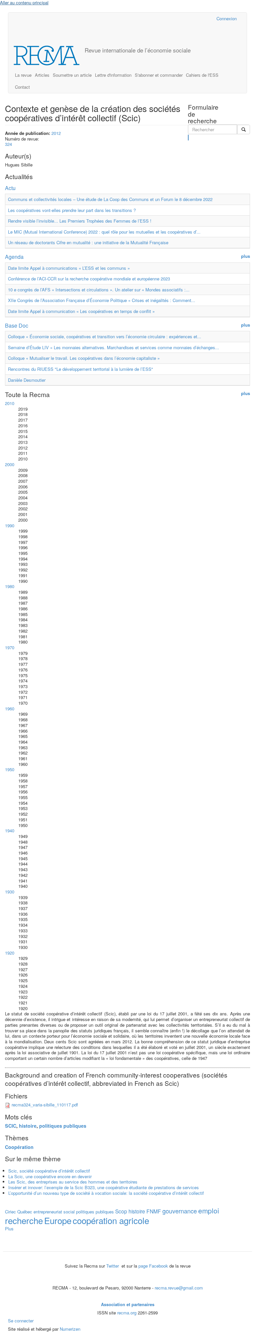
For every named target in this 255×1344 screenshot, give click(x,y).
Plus (9, 1228)
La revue (23, 75)
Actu (10, 188)
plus (245, 256)
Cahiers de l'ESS (202, 75)
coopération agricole (111, 1220)
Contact (22, 87)
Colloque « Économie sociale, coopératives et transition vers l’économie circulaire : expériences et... (104, 336)
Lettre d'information (113, 75)
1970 (9, 647)
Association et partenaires (127, 1304)
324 (8, 144)
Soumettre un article (72, 75)
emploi (208, 1210)
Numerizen (70, 1329)
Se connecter (21, 1320)
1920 (9, 953)
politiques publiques (62, 1125)
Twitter (113, 1266)
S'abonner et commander (159, 75)
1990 (9, 525)
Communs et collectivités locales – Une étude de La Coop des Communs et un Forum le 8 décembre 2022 (110, 199)
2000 (9, 464)
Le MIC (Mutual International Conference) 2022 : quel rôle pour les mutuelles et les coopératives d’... (104, 232)
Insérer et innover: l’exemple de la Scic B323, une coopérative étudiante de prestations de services (103, 1187)
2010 (9, 403)
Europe (57, 1220)
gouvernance (179, 1210)
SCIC (10, 1125)
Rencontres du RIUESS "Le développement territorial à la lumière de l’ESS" (80, 369)
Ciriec (10, 1211)
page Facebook (153, 1266)
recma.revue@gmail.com (179, 1288)
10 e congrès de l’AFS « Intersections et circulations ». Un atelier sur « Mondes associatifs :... (99, 289)
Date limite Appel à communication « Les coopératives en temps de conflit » (81, 311)
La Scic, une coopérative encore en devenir (50, 1176)
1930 (9, 891)
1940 (9, 830)
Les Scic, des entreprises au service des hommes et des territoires (72, 1182)
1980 (9, 586)
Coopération (19, 1147)
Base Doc (16, 325)
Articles (42, 75)
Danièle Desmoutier (26, 380)
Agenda (14, 256)
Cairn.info (182, 18)
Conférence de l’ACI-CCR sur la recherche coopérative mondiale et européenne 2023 (89, 278)
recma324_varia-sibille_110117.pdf (45, 1104)
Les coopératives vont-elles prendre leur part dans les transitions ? (72, 210)
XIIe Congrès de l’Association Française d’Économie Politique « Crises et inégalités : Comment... (101, 300)
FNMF (153, 1211)
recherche (24, 1220)
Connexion (226, 18)
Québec (24, 1211)
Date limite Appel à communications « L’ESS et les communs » (69, 268)
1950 (9, 769)
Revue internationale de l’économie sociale (138, 50)
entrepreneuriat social (54, 1211)
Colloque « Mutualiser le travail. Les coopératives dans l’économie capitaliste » (84, 358)
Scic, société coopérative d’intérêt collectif (49, 1171)
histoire (28, 1125)
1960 (9, 708)
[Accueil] (49, 55)
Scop (121, 1211)
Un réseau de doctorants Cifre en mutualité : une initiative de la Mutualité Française (88, 242)
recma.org (126, 1312)
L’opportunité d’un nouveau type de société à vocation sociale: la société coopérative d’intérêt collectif (106, 1193)
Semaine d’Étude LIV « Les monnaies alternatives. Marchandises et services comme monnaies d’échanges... (113, 347)
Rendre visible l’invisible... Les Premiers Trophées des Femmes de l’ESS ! (79, 221)
